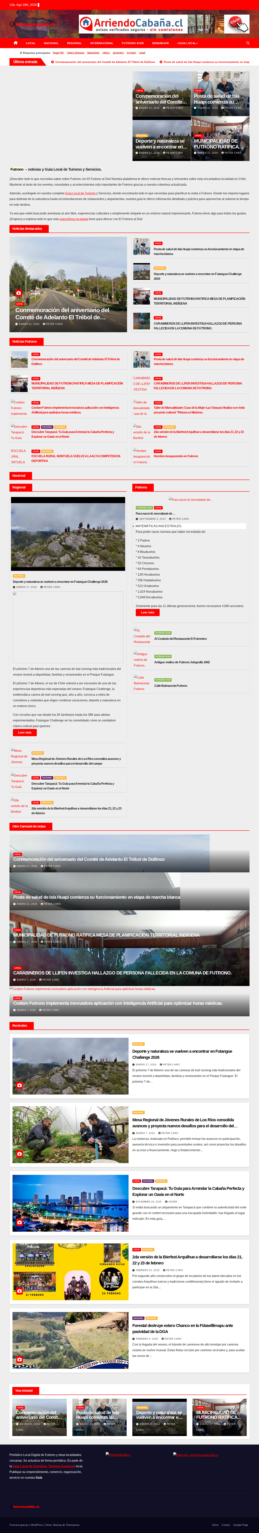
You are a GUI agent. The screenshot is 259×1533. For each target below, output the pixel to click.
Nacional (51, 43)
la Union (131, 53)
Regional (74, 43)
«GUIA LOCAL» (187, 43)
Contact (226, 1525)
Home (215, 1525)
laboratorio (93, 53)
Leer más (24, 732)
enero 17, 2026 (149, 153)
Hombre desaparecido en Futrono (176, 456)
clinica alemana (75, 53)
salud (142, 53)
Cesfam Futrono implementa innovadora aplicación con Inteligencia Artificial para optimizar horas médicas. (118, 1003)
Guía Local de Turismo (80, 193)
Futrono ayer (133, 43)
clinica (106, 53)
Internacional (102, 43)
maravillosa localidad (74, 219)
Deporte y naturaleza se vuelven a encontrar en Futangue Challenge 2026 (60, 581)
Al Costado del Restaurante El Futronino (180, 638)
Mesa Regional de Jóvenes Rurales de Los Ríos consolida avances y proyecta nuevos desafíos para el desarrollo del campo (183, 1125)
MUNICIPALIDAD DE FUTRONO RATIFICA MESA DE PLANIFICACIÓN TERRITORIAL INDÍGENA (106, 935)
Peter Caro (174, 108)
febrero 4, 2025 (147, 1339)
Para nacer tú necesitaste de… (155, 513)
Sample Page (240, 1525)
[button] (248, 43)
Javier (172, 1201)
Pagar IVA (58, 53)
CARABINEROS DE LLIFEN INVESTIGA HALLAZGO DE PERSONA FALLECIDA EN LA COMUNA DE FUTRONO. (122, 972)
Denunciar (160, 43)
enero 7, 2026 (27, 979)
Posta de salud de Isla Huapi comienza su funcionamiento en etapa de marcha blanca (96, 897)
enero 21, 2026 (149, 108)
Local (31, 43)
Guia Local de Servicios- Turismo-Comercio (44, 1466)
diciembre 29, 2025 (149, 1201)
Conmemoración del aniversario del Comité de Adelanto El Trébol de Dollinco (62, 317)
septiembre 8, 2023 (152, 519)
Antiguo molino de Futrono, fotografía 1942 (182, 662)
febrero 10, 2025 (148, 1270)
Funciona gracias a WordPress (26, 1525)
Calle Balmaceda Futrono (170, 685)
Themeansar (72, 1525)
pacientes (118, 53)
